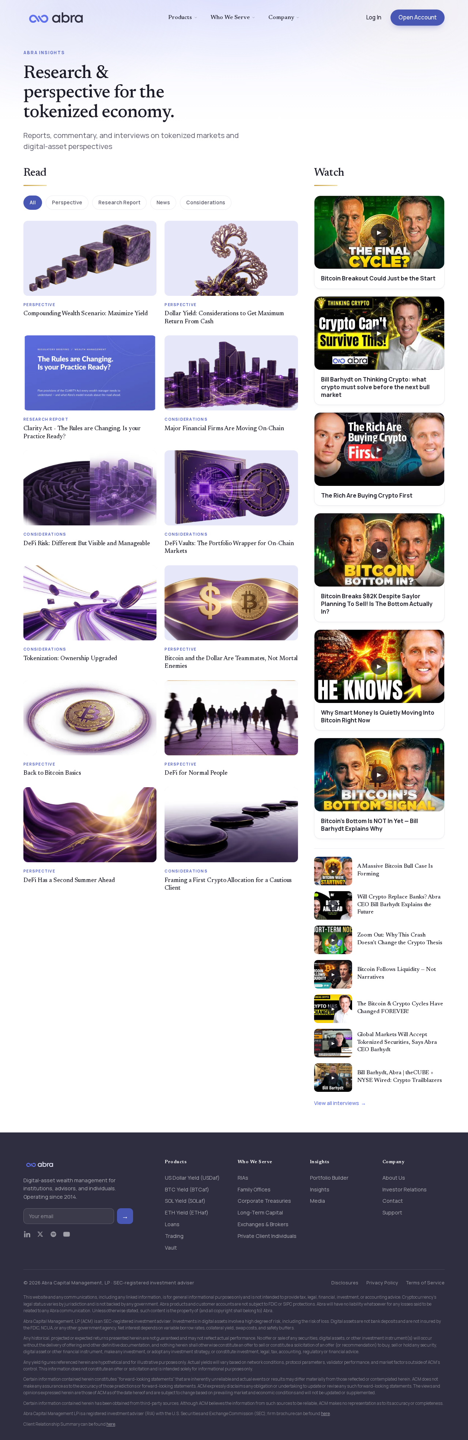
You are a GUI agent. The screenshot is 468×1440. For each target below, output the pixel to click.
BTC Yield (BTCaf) (187, 1189)
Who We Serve (230, 18)
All (33, 202)
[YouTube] (66, 1237)
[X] (40, 1237)
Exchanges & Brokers (263, 1224)
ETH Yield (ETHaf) (186, 1212)
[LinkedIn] (27, 1237)
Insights (319, 1189)
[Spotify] (53, 1237)
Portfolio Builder (329, 1177)
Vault (171, 1247)
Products (180, 18)
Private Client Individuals (267, 1235)
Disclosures (344, 1282)
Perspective (67, 202)
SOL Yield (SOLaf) (185, 1200)
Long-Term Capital (260, 1212)
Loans (172, 1224)
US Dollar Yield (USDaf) (192, 1177)
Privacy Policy (382, 1282)
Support (392, 1212)
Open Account (418, 17)
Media (317, 1200)
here (325, 1413)
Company (281, 18)
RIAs (243, 1177)
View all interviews (336, 1102)
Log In (373, 17)
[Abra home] (55, 18)
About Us (393, 1177)
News (163, 202)
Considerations (205, 202)
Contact (392, 1200)
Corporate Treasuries (264, 1200)
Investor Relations (404, 1189)
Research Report (119, 202)
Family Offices (254, 1189)
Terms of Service (425, 1282)
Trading (174, 1235)
